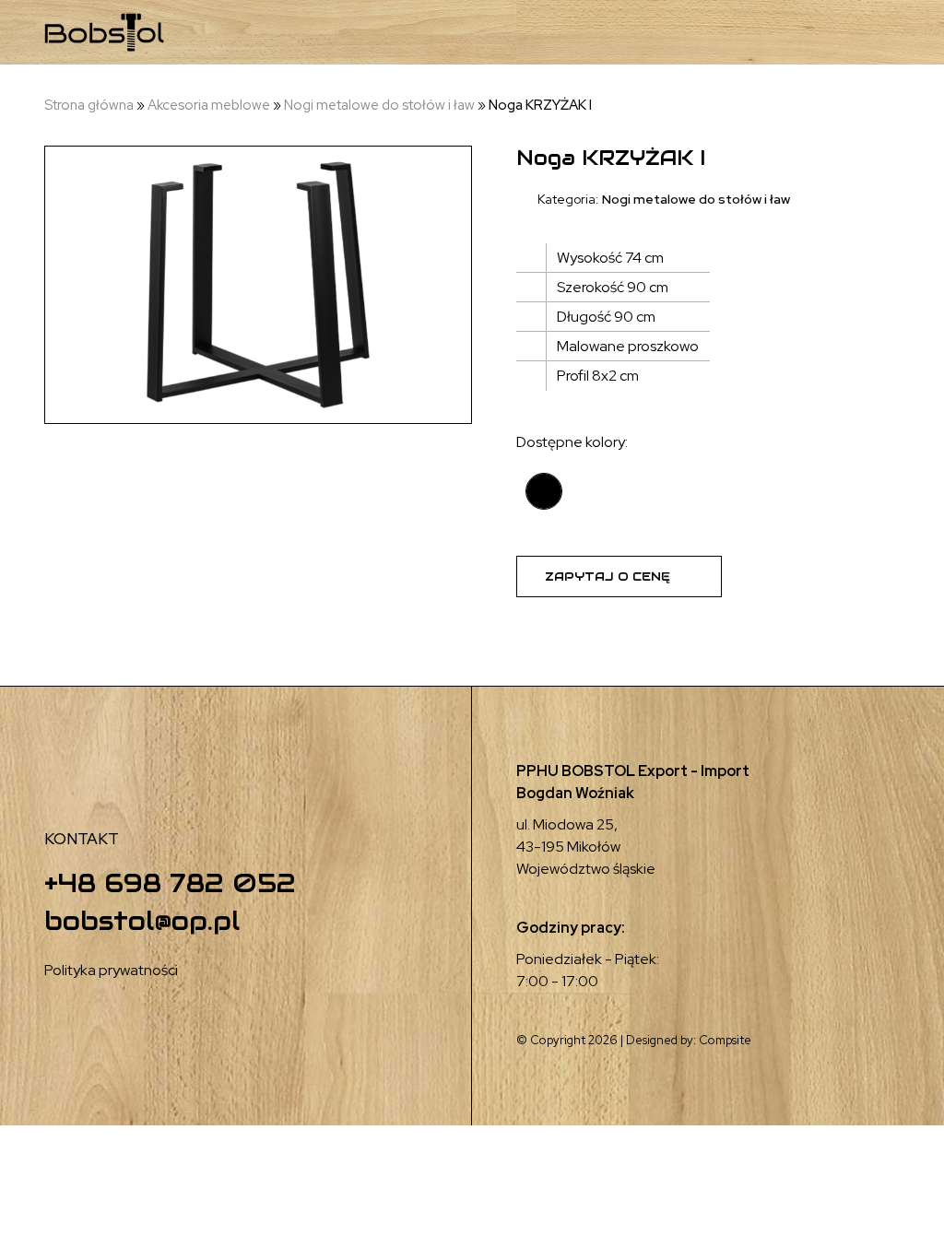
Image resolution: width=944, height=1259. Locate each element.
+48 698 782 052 (170, 883)
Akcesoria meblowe (209, 105)
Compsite (725, 1040)
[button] (801, 33)
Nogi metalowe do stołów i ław (379, 105)
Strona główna (89, 105)
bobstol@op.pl (142, 920)
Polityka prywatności (111, 970)
